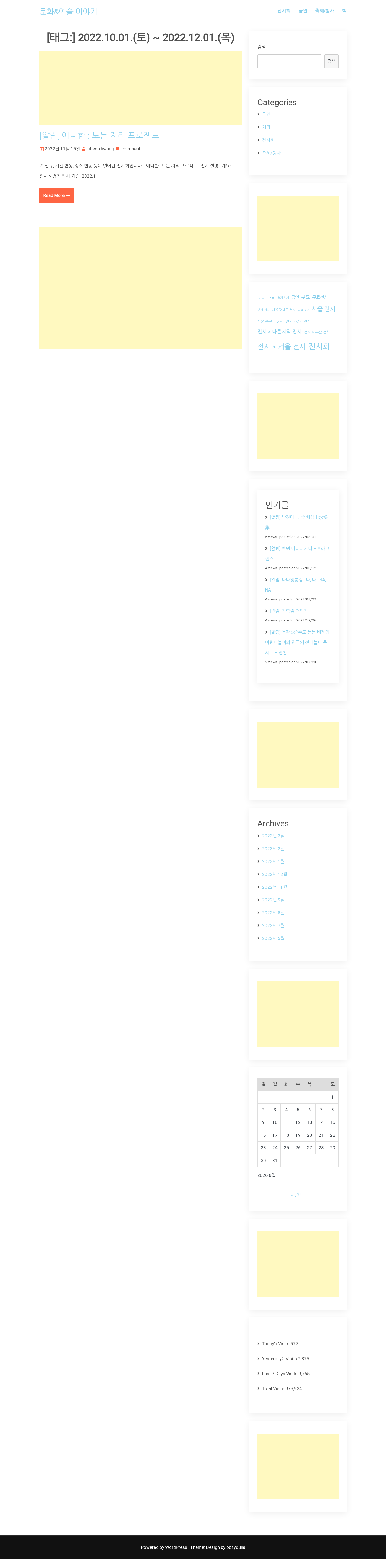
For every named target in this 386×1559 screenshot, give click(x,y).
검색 (261, 47)
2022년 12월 (274, 874)
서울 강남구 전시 (284, 310)
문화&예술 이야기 (68, 11)
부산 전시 (263, 310)
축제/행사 (324, 10)
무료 (305, 297)
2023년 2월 (273, 848)
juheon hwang (100, 148)
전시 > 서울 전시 (281, 347)
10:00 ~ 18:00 (266, 298)
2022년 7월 (273, 925)
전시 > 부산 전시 (317, 332)
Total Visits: (273, 1388)
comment (130, 148)
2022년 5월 (273, 938)
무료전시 (320, 297)
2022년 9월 (273, 899)
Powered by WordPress (164, 1547)
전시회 (284, 10)
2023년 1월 (273, 861)
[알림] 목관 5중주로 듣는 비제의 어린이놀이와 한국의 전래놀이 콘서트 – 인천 (297, 642)
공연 (303, 10)
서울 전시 (323, 309)
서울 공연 (303, 310)
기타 (266, 127)
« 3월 (296, 1195)
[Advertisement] (140, 88)
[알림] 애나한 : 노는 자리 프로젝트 (99, 136)
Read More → (56, 195)
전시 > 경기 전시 (298, 321)
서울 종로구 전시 (270, 321)
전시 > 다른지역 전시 (279, 332)
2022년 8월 (273, 912)
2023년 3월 (273, 835)
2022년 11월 (274, 887)
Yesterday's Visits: (280, 1358)
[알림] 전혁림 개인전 (289, 611)
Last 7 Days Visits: (280, 1373)
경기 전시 (283, 298)
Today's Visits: (276, 1343)
